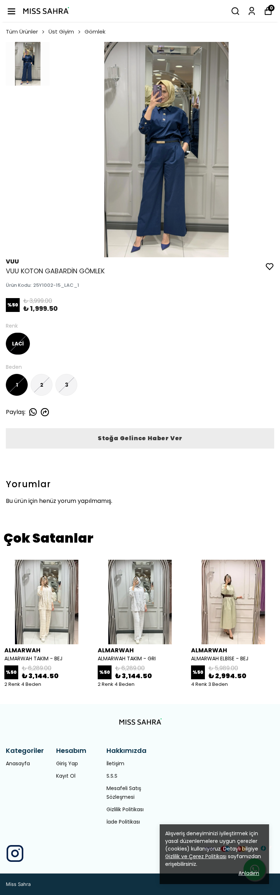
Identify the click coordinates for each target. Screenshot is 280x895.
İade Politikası (123, 821)
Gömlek (95, 31)
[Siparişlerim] (251, 11)
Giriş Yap (67, 763)
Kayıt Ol (65, 775)
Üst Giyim (61, 31)
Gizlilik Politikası (125, 809)
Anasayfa (18, 763)
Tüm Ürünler (22, 31)
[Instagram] (15, 853)
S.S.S (111, 775)
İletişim (115, 763)
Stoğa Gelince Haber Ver (140, 438)
